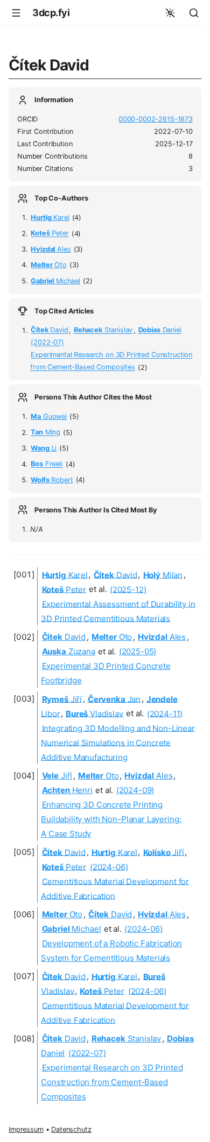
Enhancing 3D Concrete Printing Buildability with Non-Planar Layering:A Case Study (111, 819)
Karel (50, 217)
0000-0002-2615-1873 (155, 119)
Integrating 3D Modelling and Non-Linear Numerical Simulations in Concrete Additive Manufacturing (118, 742)
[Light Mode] (170, 13)
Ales (51, 249)
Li (44, 448)
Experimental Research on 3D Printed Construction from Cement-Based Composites (112, 1082)
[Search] (194, 13)
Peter (49, 234)
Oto (49, 265)
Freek (47, 464)
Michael (55, 281)
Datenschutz (71, 1129)
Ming (45, 433)
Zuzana (68, 651)
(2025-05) (138, 651)
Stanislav (103, 330)
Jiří (62, 699)
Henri (67, 790)
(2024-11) (165, 713)
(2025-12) (128, 589)
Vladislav (94, 713)
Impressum (26, 1129)
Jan (114, 699)
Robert (52, 480)
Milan (163, 574)
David (49, 330)
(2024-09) (135, 790)
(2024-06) (109, 866)
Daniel (159, 330)
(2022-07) (47, 343)
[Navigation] (16, 13)
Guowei (49, 416)
